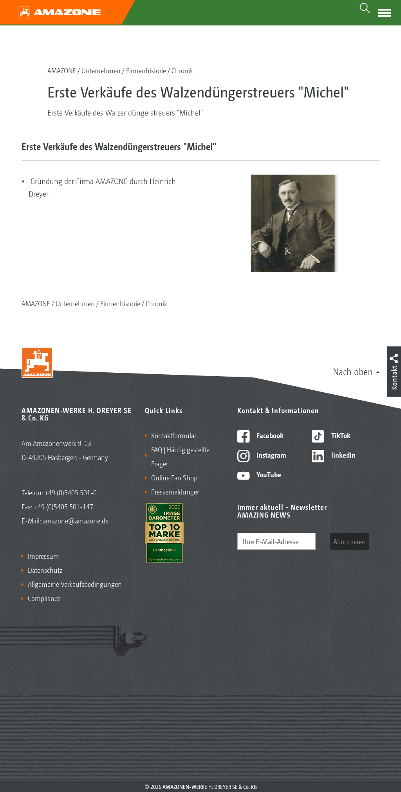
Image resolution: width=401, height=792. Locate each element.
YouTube (268, 474)
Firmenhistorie (146, 70)
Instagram (270, 454)
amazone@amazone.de (75, 520)
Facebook (269, 434)
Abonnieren (349, 541)
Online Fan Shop (174, 477)
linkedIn (343, 454)
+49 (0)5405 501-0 (71, 492)
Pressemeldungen (176, 491)
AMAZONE (61, 70)
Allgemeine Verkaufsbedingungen (75, 583)
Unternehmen (101, 70)
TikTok (340, 434)
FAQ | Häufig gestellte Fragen (180, 456)
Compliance (44, 597)
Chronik (182, 70)
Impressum (43, 555)
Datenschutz (45, 569)
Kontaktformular (173, 434)
